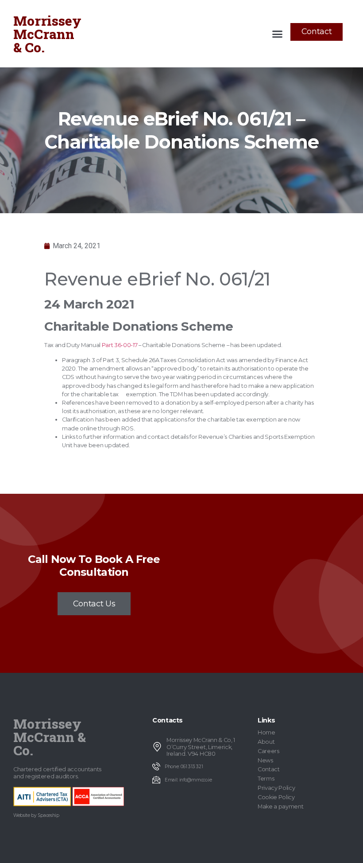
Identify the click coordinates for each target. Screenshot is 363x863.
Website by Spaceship (36, 815)
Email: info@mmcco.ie (188, 780)
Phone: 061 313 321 (184, 766)
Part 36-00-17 (120, 345)
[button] (277, 33)
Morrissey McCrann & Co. (47, 34)
